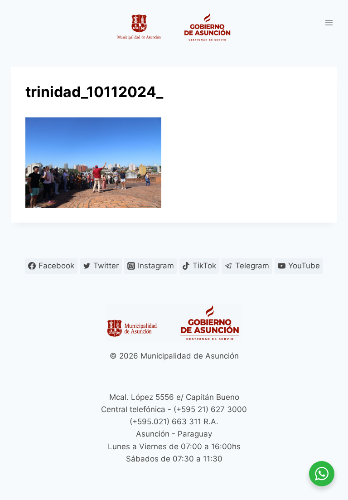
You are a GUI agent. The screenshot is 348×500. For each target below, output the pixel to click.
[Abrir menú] (328, 22)
